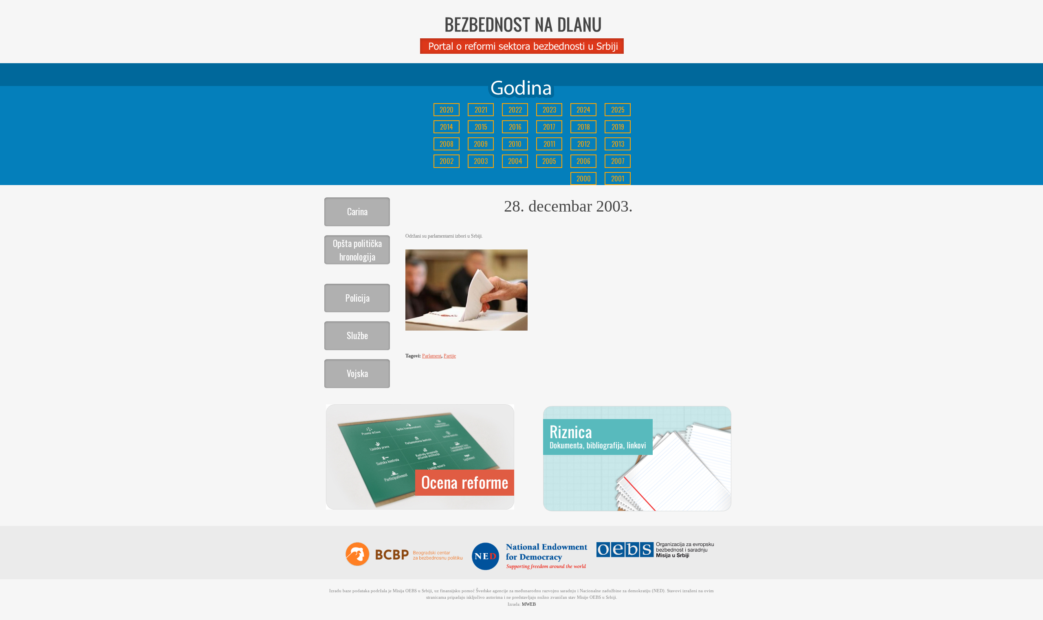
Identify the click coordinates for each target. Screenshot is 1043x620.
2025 (618, 110)
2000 (584, 178)
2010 (515, 144)
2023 (549, 110)
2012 (583, 144)
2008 (446, 144)
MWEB (529, 604)
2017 (549, 127)
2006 (583, 161)
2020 (446, 110)
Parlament (431, 356)
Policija (357, 297)
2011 (549, 144)
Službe (357, 335)
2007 (618, 161)
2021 (481, 110)
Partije (450, 356)
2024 (583, 110)
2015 (481, 127)
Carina (357, 211)
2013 (618, 144)
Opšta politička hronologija (357, 249)
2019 (618, 127)
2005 (549, 161)
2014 (446, 127)
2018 (583, 127)
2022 (515, 110)
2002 (446, 161)
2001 (617, 178)
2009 (481, 144)
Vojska (357, 373)
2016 (515, 127)
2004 (515, 161)
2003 (481, 161)
